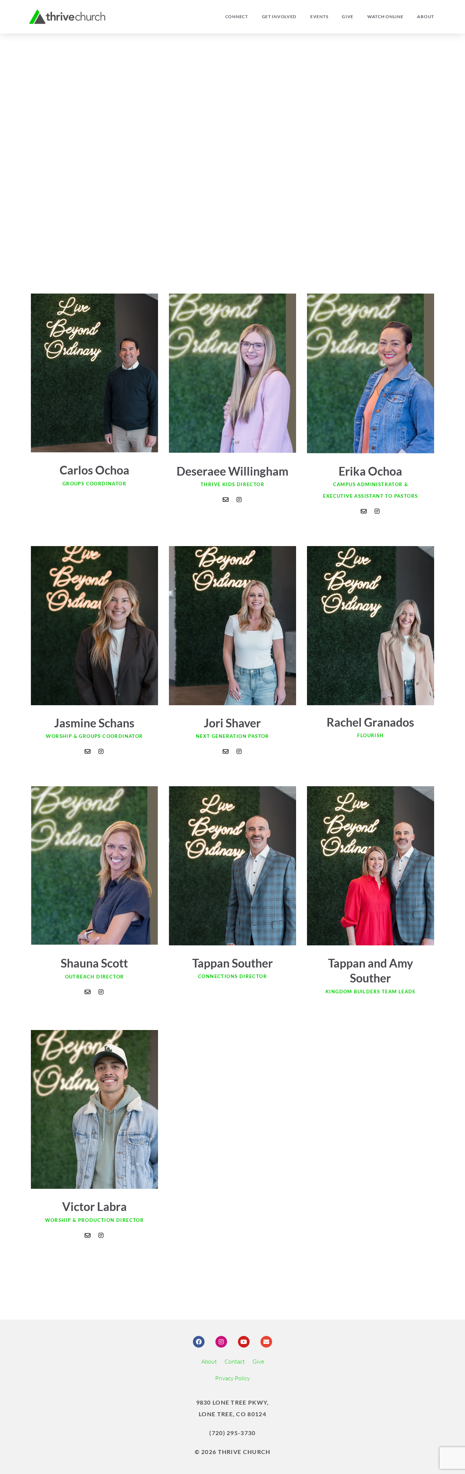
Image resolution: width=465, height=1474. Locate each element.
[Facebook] (199, 1342)
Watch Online (385, 16)
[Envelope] (225, 499)
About (425, 16)
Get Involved (279, 16)
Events (319, 16)
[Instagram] (239, 499)
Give (347, 16)
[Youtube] (244, 1342)
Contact (235, 1361)
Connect (236, 16)
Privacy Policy (232, 1378)
